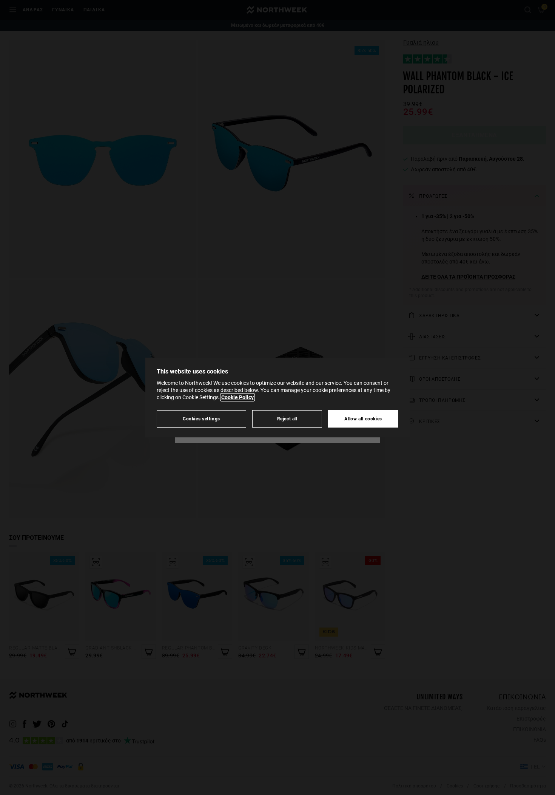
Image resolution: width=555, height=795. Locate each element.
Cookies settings (201, 419)
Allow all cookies (363, 419)
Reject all (287, 419)
